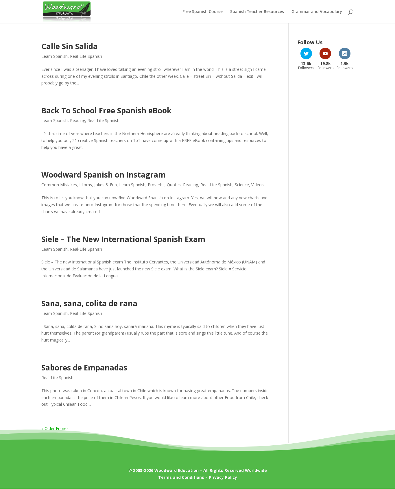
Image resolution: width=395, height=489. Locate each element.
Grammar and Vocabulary (316, 12)
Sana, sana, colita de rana (89, 303)
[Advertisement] (325, 167)
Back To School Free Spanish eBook (106, 110)
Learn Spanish (54, 56)
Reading (77, 120)
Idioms (85, 184)
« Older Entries (55, 428)
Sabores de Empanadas (84, 367)
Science (242, 184)
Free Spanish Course (202, 12)
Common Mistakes (59, 184)
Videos (257, 184)
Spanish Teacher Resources (257, 12)
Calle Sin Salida (69, 46)
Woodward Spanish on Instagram (103, 174)
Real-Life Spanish (86, 56)
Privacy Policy (223, 477)
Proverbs (156, 184)
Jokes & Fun (105, 184)
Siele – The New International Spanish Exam (123, 239)
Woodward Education (176, 470)
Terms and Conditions (181, 477)
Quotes (174, 184)
